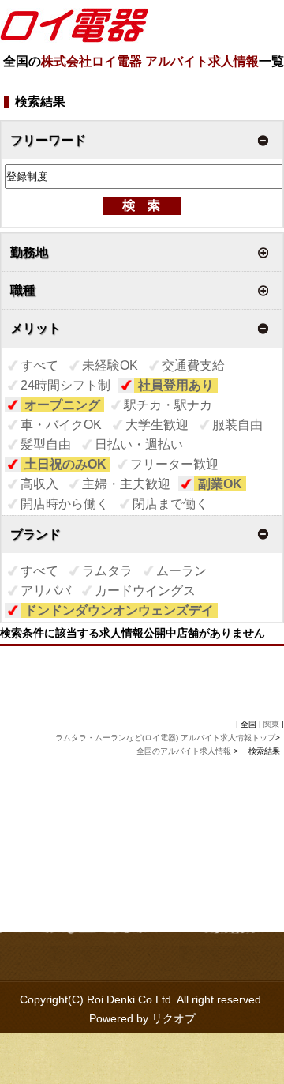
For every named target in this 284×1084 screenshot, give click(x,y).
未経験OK (110, 365)
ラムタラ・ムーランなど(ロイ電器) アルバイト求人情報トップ (165, 737)
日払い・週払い (139, 444)
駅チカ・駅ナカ (168, 405)
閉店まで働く (170, 503)
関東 (271, 724)
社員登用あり (176, 385)
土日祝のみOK (65, 464)
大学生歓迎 (157, 424)
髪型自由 (46, 444)
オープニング (62, 405)
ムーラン (181, 571)
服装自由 (237, 424)
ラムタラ (107, 571)
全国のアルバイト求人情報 (185, 751)
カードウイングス (145, 590)
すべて (39, 365)
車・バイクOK (61, 424)
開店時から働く (65, 503)
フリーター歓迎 (174, 464)
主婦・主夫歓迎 (126, 484)
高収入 (39, 484)
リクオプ (173, 1018)
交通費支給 (193, 365)
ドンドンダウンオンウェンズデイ (119, 610)
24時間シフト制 (65, 385)
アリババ (46, 590)
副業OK (220, 484)
